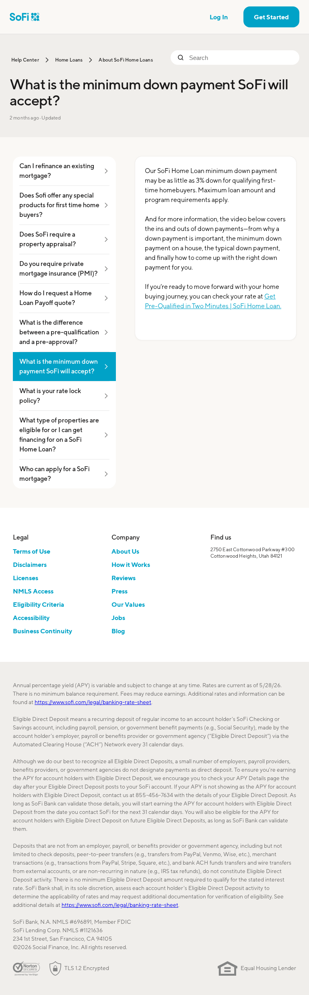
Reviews (123, 578)
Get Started (271, 17)
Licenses (25, 578)
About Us (125, 551)
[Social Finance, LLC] (25, 17)
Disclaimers (30, 564)
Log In (219, 17)
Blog (118, 631)
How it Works (130, 564)
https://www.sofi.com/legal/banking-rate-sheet (93, 702)
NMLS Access (33, 591)
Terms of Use (31, 551)
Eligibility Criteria (38, 604)
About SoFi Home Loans (125, 60)
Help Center (25, 60)
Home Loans (69, 60)
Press (119, 591)
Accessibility (31, 618)
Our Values (128, 604)
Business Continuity (42, 631)
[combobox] (241, 57)
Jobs (118, 618)
